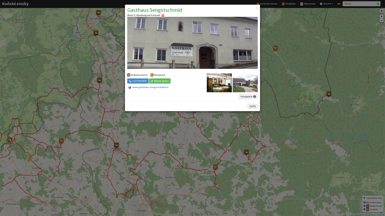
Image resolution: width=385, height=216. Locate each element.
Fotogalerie (247, 96)
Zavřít (252, 106)
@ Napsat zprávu (160, 81)
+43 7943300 (139, 81)
